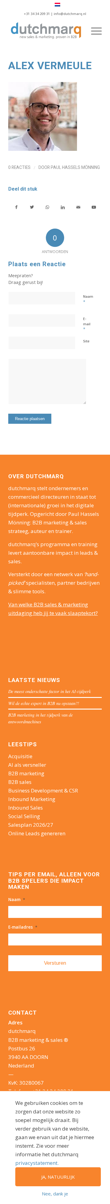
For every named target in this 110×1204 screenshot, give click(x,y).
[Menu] (93, 31)
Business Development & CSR (43, 790)
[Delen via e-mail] (78, 207)
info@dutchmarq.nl (70, 13)
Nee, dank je (55, 1194)
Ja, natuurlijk (58, 1177)
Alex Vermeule (50, 65)
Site (86, 341)
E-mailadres (22, 927)
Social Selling (24, 816)
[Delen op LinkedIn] (63, 207)
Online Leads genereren (36, 833)
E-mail (86, 324)
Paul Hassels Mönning (75, 167)
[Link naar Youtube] (93, 207)
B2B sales (19, 781)
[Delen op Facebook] (16, 207)
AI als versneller (27, 764)
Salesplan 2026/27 (30, 824)
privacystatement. (37, 1162)
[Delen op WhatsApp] (47, 207)
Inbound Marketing (31, 799)
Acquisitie (20, 756)
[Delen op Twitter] (32, 207)
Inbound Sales (25, 807)
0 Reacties (19, 167)
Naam (88, 299)
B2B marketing (26, 773)
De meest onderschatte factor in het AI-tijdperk (49, 691)
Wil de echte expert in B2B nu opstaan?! (43, 703)
